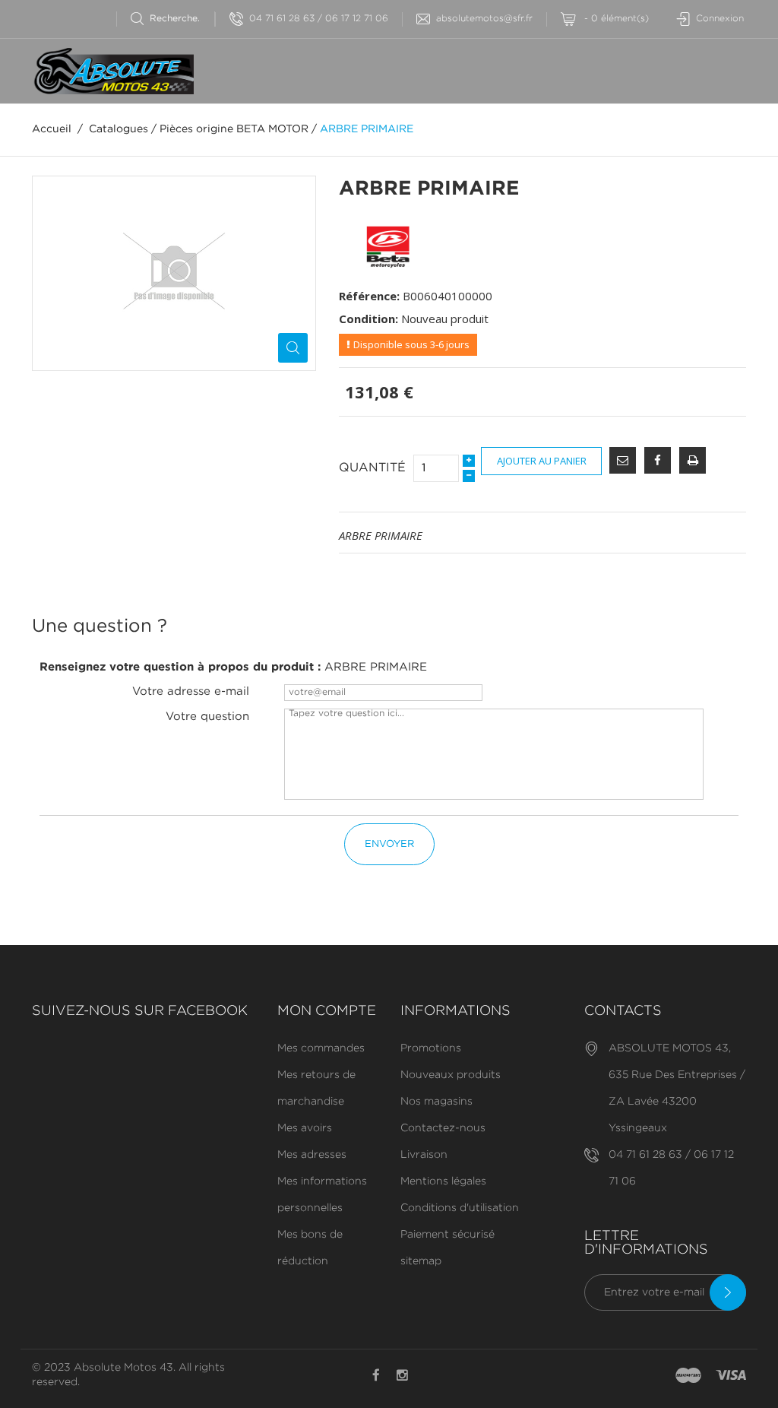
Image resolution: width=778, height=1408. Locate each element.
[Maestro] (688, 1376)
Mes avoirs (304, 1128)
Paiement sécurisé (447, 1234)
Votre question (207, 716)
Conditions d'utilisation (459, 1208)
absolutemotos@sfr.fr (484, 18)
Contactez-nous (442, 1128)
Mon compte (326, 1011)
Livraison (424, 1154)
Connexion (720, 18)
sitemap (420, 1261)
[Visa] (731, 1376)
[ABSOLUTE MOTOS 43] (113, 71)
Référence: (369, 295)
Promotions (430, 1048)
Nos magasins (436, 1101)
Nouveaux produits (450, 1075)
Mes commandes (321, 1048)
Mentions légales (443, 1181)
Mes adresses (311, 1154)
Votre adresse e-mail (190, 691)
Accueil (51, 129)
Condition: (368, 318)
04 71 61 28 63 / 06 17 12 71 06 (318, 18)
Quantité (372, 468)
